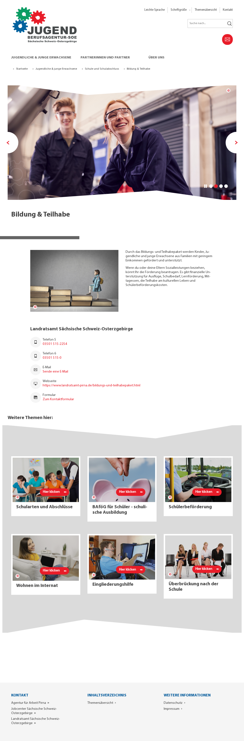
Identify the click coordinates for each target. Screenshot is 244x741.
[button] (180, 10)
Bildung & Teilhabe (138, 68)
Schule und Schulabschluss (102, 68)
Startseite (22, 68)
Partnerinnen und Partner (105, 57)
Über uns (156, 57)
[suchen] (230, 23)
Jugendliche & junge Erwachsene (41, 57)
